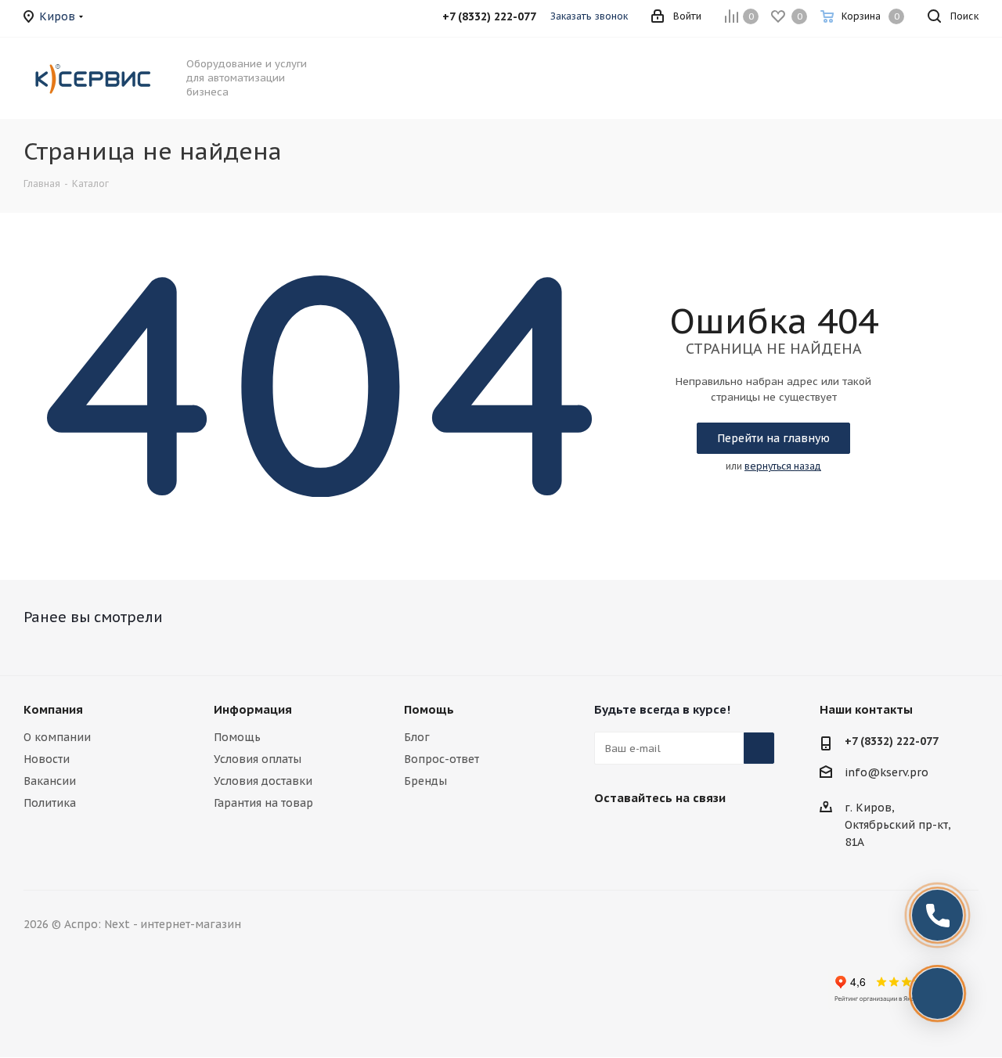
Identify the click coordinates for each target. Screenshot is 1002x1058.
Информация (253, 709)
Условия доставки (263, 781)
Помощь (237, 737)
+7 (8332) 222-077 (892, 741)
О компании (57, 737)
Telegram (649, 834)
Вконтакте (609, 834)
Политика (49, 803)
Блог (417, 737)
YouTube (688, 834)
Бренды (425, 781)
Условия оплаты (257, 759)
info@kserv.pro (886, 773)
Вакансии (49, 781)
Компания (53, 709)
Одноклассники (727, 834)
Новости (46, 759)
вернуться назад (782, 466)
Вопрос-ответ (441, 759)
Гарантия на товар (263, 803)
